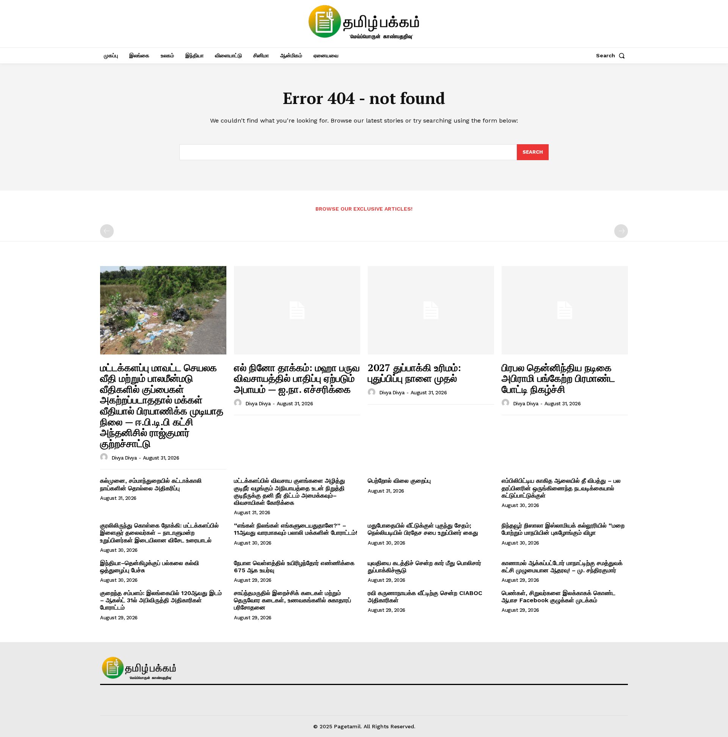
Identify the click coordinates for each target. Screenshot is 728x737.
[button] (612, 55)
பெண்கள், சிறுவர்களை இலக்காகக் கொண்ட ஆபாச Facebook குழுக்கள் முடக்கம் (558, 596)
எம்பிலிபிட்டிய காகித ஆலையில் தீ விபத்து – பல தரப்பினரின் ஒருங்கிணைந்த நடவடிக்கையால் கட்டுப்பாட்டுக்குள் (561, 488)
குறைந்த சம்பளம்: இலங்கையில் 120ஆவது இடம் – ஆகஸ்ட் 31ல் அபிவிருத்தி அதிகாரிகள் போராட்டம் (161, 600)
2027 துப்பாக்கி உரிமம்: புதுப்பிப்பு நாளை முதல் (414, 373)
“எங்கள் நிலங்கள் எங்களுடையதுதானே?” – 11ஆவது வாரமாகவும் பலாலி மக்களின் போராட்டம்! (295, 529)
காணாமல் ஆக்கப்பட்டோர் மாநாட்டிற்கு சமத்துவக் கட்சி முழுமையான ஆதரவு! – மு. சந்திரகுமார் (562, 566)
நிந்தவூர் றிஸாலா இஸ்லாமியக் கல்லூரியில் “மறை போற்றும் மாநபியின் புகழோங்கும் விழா (563, 529)
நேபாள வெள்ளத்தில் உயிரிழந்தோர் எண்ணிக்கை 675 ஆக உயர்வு (294, 566)
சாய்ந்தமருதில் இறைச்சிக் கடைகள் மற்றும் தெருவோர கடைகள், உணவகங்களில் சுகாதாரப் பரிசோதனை (292, 600)
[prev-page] (107, 231)
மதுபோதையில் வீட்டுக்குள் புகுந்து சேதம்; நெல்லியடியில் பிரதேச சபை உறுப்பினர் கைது (423, 529)
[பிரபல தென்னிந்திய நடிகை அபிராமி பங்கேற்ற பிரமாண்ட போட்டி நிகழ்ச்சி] (565, 310)
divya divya (124, 458)
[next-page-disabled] (621, 231)
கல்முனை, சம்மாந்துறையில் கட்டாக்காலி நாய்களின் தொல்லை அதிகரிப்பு (151, 484)
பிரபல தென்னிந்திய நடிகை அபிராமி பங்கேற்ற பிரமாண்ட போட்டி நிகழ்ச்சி (558, 378)
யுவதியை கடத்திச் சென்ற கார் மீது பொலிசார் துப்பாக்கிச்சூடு (424, 566)
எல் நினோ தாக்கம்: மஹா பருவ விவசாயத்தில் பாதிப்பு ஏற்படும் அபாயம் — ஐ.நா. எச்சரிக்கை (297, 378)
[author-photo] (105, 457)
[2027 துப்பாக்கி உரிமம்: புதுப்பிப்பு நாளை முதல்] (431, 310)
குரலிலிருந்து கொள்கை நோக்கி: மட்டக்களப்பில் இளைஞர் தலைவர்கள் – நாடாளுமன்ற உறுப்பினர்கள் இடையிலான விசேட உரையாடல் (159, 532)
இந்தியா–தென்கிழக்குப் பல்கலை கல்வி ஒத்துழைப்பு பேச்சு (149, 566)
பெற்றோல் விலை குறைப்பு (399, 480)
